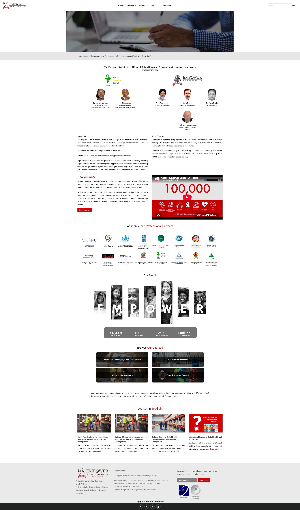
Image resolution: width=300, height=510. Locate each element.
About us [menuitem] (142, 5)
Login (294, 5)
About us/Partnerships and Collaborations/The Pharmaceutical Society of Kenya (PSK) (117, 56)
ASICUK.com (156, 157)
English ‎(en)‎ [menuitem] (167, 5)
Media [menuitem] (154, 5)
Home (80, 56)
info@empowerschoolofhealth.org (90, 481)
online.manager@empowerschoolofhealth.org (143, 489)
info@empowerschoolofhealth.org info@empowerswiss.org (145, 480)
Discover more (84, 210)
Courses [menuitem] (130, 5)
